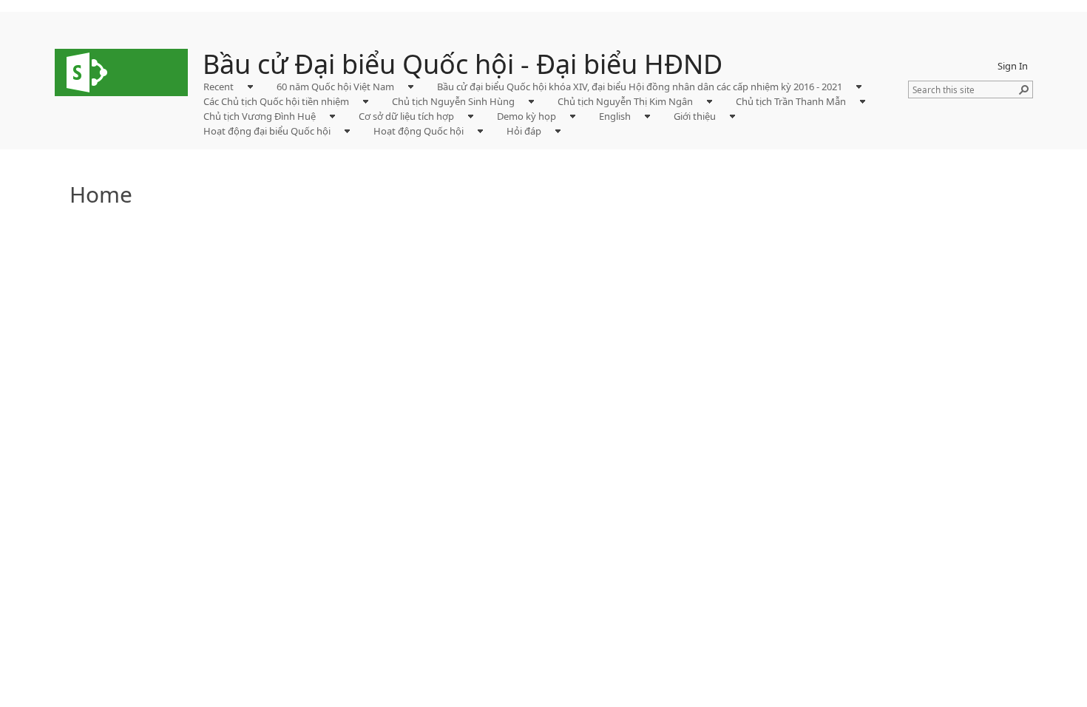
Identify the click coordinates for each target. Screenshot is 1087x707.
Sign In (1013, 65)
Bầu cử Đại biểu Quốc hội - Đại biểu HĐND (462, 64)
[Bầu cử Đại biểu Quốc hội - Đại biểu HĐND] (121, 72)
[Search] (1024, 89)
